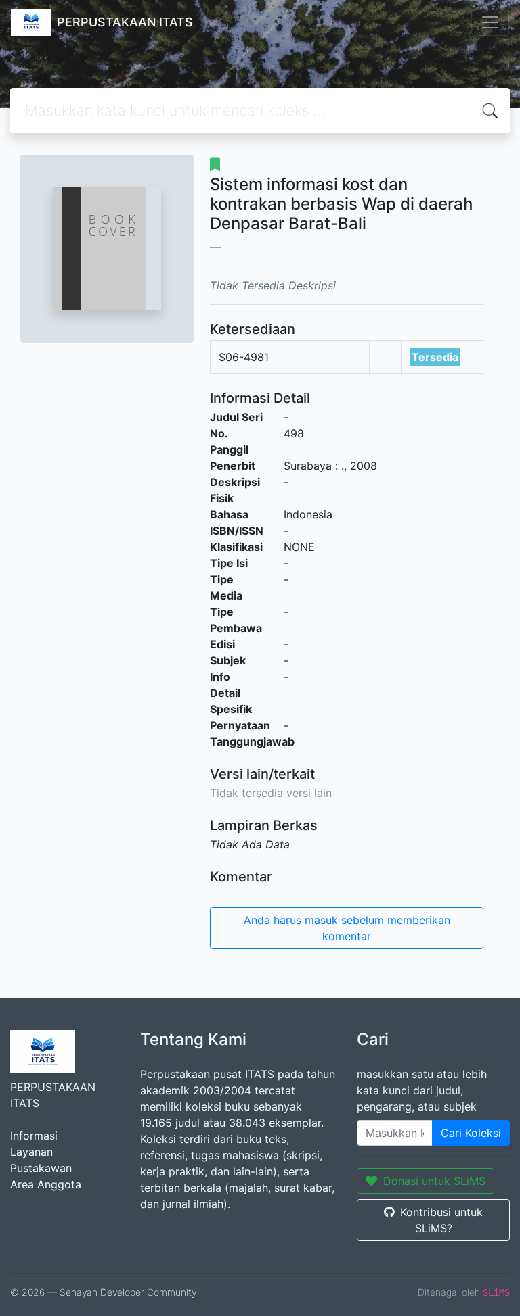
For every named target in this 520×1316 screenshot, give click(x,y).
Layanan (31, 1152)
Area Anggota (45, 1184)
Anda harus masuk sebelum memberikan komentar (347, 928)
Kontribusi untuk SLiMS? (441, 1220)
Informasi (34, 1135)
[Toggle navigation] (490, 22)
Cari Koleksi (471, 1133)
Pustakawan (41, 1168)
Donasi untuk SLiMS (434, 1181)
